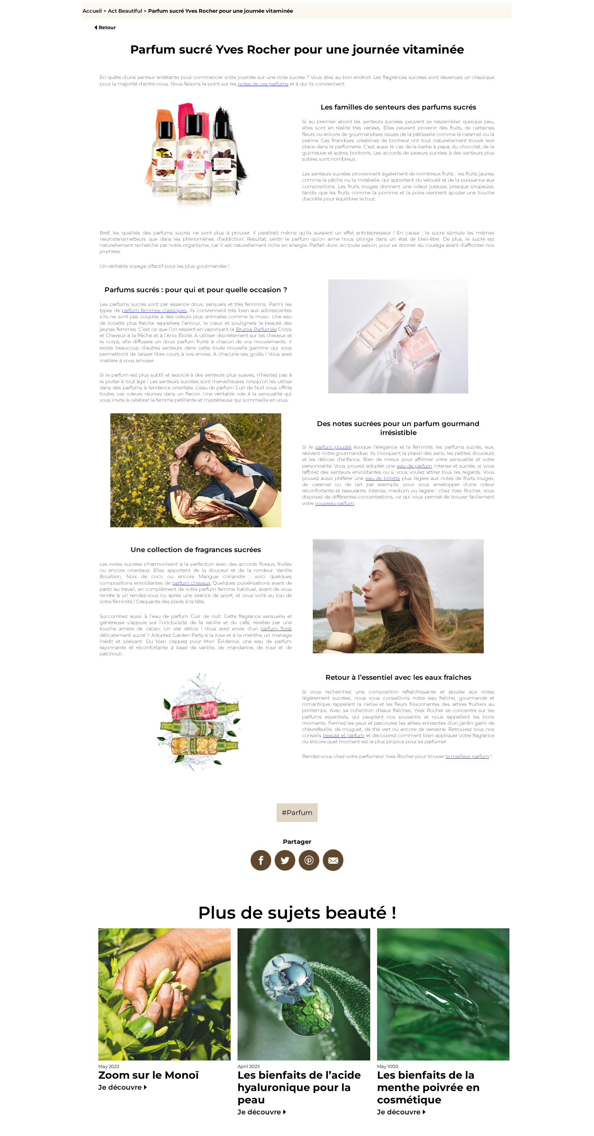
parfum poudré (333, 447)
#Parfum (297, 812)
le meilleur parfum (467, 756)
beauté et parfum (343, 735)
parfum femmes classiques (154, 310)
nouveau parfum (334, 503)
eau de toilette (382, 478)
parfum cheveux (191, 583)
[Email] (333, 860)
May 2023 (148, 1078)
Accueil (92, 11)
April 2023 (299, 1090)
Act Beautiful (125, 11)
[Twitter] (285, 860)
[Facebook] (261, 860)
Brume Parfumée (256, 329)
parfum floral (276, 629)
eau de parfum (414, 466)
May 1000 (428, 1090)
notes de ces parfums (263, 84)
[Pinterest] (309, 860)
